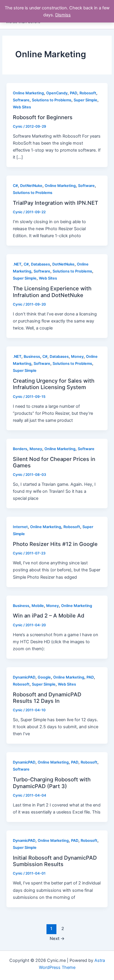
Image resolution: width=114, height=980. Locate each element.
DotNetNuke (31, 185)
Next (57, 938)
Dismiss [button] (63, 15)
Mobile (38, 605)
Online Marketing (28, 93)
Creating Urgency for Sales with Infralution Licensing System (53, 383)
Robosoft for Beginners (42, 117)
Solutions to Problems (51, 100)
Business (32, 356)
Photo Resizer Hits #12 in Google (55, 544)
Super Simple (85, 100)
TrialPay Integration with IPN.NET (55, 203)
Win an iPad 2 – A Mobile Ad (48, 615)
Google (44, 677)
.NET (17, 264)
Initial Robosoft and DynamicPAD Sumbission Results (55, 860)
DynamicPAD (24, 677)
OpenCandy (57, 93)
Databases (40, 264)
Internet (20, 527)
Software (21, 100)
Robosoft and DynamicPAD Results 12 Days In (47, 697)
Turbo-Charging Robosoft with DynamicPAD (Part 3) (52, 782)
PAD (73, 93)
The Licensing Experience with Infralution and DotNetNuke (52, 291)
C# (15, 185)
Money (77, 356)
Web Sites (22, 107)
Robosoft (88, 93)
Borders (20, 449)
